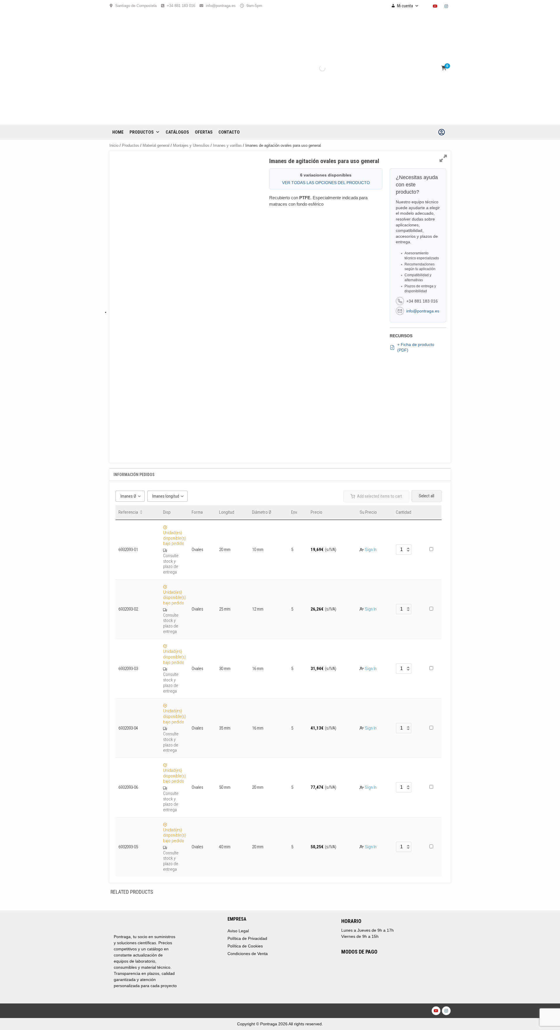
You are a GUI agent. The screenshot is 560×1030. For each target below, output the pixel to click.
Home (118, 132)
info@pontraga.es (221, 6)
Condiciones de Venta (248, 953)
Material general (156, 145)
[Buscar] (317, 68)
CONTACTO (229, 132)
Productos (142, 132)
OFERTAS (204, 132)
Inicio (113, 145)
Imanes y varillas (227, 145)
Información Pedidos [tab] (134, 474)
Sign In (371, 549)
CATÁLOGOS (177, 132)
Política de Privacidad (247, 938)
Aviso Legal (238, 930)
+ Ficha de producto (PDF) (415, 347)
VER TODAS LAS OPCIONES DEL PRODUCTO (326, 182)
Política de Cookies (245, 946)
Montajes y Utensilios (191, 145)
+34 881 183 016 (181, 6)
